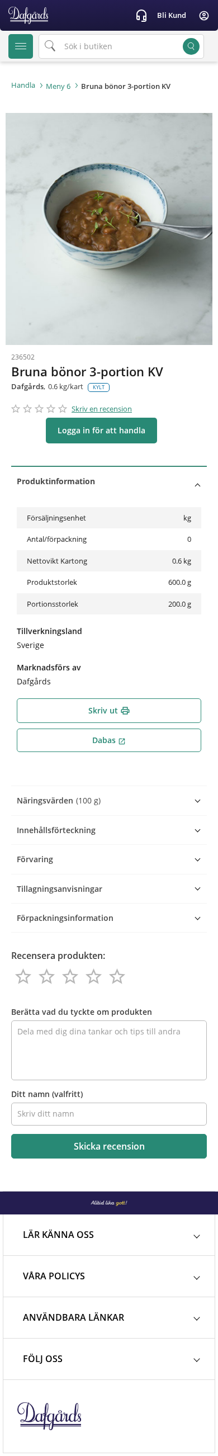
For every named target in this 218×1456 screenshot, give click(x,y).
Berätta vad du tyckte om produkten (81, 1011)
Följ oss (43, 1359)
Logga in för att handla (101, 430)
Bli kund (171, 15)
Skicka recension (109, 1146)
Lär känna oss (58, 1234)
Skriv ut (109, 710)
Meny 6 (58, 86)
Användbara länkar (73, 1317)
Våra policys (54, 1276)
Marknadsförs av (49, 667)
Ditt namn (47, 1094)
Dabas (109, 740)
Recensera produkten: (58, 955)
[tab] (109, 481)
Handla (23, 85)
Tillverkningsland (49, 631)
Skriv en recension (102, 409)
